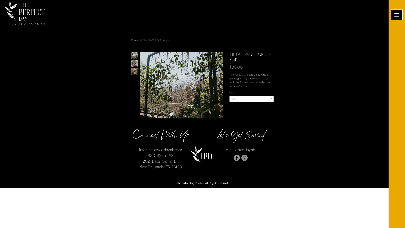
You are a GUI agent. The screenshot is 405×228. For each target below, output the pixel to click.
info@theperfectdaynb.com (160, 150)
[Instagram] (244, 158)
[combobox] (251, 99)
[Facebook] (237, 158)
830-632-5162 (161, 155)
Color (232, 93)
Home (134, 40)
